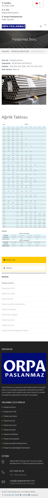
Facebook (8, 495)
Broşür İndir (10, 260)
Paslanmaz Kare (8, 325)
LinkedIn (25, 495)
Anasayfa (5, 51)
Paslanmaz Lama (8, 320)
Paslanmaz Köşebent (9, 315)
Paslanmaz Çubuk (8, 294)
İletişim (9, 268)
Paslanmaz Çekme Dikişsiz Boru (13, 304)
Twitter (16, 495)
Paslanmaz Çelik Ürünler (20, 51)
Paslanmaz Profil (8, 288)
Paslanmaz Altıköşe (9, 309)
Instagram (34, 495)
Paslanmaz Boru (8, 283)
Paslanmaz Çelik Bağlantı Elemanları (15, 330)
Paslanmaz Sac (7, 299)
